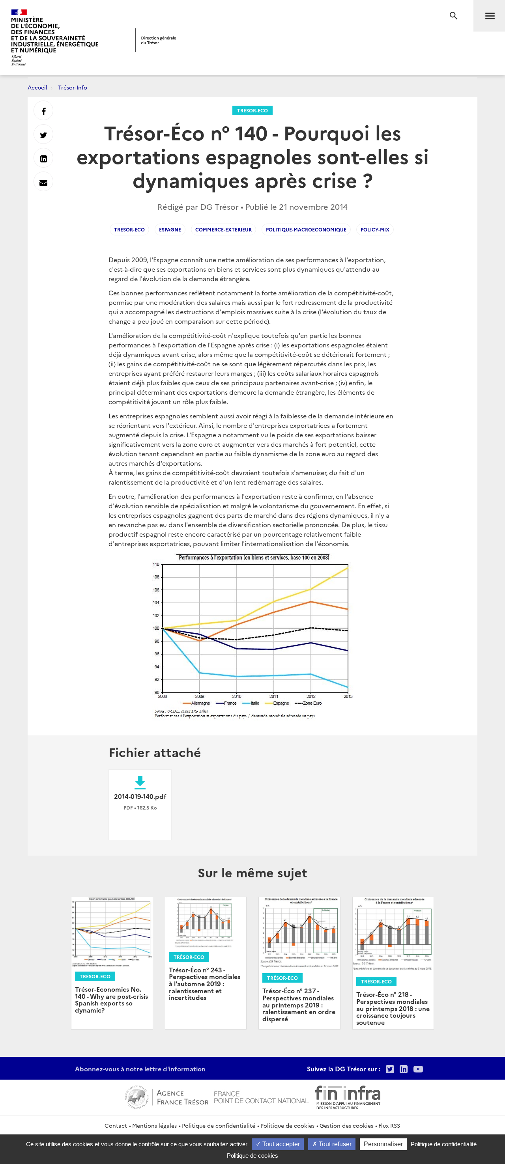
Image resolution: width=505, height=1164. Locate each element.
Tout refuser (334, 1144)
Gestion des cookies (346, 1125)
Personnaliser (383, 1144)
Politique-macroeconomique (306, 229)
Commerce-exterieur (223, 229)
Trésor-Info (72, 87)
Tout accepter (280, 1144)
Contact (116, 1125)
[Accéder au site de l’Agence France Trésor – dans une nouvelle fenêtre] (166, 1096)
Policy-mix (375, 229)
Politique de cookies (287, 1125)
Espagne (170, 229)
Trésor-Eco (252, 110)
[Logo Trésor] (155, 40)
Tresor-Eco (129, 229)
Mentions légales (154, 1125)
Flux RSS (389, 1125)
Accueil (37, 87)
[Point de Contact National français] (261, 1096)
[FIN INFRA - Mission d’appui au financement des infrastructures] (347, 1096)
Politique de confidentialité (218, 1125)
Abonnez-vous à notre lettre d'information (140, 1068)
